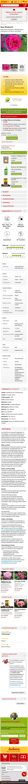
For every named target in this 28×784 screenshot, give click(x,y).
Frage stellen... (21, 703)
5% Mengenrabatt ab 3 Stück (8, 145)
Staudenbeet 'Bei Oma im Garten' (10, 561)
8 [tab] (19, 62)
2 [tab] (8, 62)
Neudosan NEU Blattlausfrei (18, 167)
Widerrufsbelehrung (6, 778)
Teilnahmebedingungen (15, 685)
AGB (3, 774)
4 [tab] (12, 62)
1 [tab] (6, 62)
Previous (2, 575)
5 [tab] (14, 62)
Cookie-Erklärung (6, 776)
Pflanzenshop (8, 22)
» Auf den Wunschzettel (6, 141)
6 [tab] (15, 62)
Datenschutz (5, 772)
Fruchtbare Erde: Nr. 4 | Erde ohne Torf (18, 178)
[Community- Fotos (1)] (14, 67)
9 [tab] (21, 62)
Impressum (4, 770)
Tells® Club (14, 760)
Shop (5, 760)
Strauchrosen (3, 24)
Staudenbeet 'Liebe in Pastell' (9, 563)
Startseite (2, 22)
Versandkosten (4, 148)
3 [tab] (10, 62)
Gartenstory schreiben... (18, 692)
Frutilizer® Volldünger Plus (18, 156)
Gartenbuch (23, 760)
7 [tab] (17, 62)
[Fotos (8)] (6, 67)
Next (25, 575)
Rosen (14, 22)
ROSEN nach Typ (20, 22)
